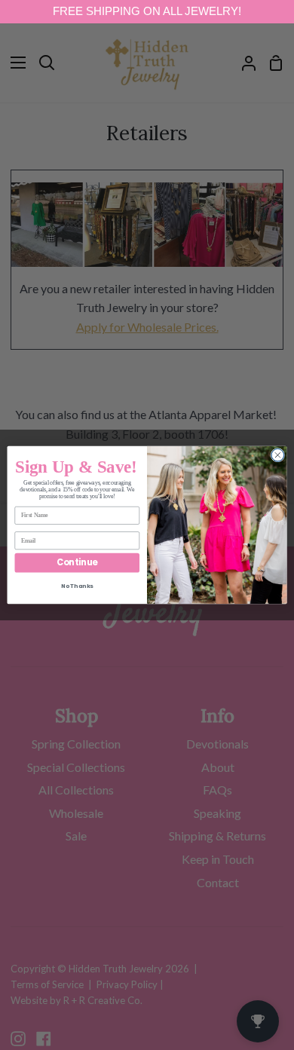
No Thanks (77, 586)
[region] (147, 11)
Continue (77, 563)
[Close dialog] (277, 454)
